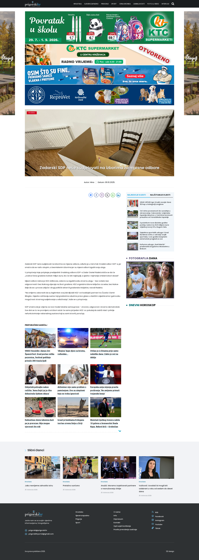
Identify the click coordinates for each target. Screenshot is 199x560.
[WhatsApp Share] (113, 195)
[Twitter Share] (107, 195)
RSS (156, 512)
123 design (170, 551)
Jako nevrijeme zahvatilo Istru (39, 485)
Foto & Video (153, 4)
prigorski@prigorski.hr (38, 530)
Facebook (159, 516)
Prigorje (105, 4)
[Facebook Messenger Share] (91, 195)
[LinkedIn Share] (118, 195)
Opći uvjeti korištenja (122, 526)
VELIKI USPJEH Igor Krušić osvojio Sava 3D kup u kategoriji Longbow (155, 203)
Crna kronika (125, 4)
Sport (114, 4)
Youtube (158, 524)
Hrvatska (78, 4)
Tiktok (157, 528)
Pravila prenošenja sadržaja (125, 529)
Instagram (159, 520)
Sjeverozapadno (91, 4)
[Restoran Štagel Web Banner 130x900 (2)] (7, 114)
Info (115, 515)
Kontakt (117, 522)
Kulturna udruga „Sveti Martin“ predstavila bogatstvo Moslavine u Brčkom (154, 246)
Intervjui (165, 4)
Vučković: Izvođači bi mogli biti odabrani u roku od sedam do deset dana (156, 488)
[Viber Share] (102, 195)
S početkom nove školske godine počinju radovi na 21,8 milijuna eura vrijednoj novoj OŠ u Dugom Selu (154, 225)
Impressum (118, 519)
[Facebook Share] (96, 195)
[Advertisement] (73, 214)
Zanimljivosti (139, 4)
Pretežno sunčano (71, 485)
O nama (117, 512)
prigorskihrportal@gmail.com (41, 534)
